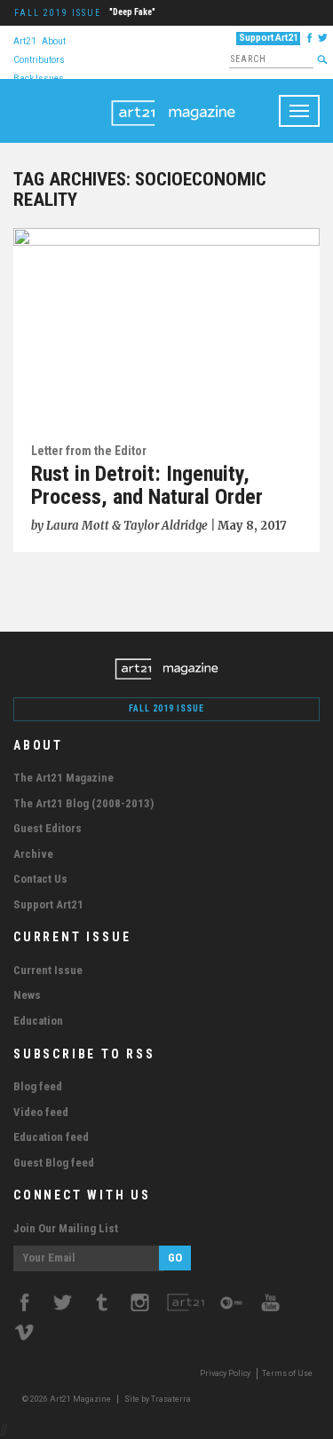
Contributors (39, 59)
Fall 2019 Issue (57, 13)
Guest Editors (47, 828)
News (27, 995)
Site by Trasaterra (157, 1399)
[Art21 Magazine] (173, 101)
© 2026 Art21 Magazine (67, 1399)
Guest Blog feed (53, 1162)
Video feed (40, 1112)
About (54, 40)
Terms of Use (287, 1373)
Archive (33, 854)
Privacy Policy (225, 1373)
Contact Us (40, 878)
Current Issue (48, 970)
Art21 (24, 40)
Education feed (51, 1137)
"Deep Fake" (132, 12)
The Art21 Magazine (63, 777)
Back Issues (38, 78)
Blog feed (37, 1086)
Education (38, 1020)
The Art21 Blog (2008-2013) (83, 803)
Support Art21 (268, 38)
